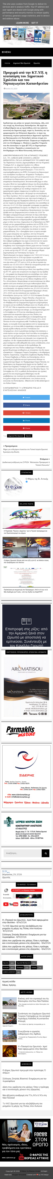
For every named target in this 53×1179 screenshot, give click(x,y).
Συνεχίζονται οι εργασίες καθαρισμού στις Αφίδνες (29, 1032)
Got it (34, 23)
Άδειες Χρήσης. (9, 985)
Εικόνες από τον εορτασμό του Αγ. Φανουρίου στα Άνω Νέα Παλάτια (33, 999)
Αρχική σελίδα (8, 981)
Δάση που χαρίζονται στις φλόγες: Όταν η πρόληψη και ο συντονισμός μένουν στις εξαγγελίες (25, 941)
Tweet (27, 397)
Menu (7, 52)
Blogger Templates (19, 1175)
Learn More (22, 23)
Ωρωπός (28, 436)
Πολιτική (34, 967)
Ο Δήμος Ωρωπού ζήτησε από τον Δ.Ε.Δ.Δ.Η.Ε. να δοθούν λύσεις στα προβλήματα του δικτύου (26, 561)
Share (27, 405)
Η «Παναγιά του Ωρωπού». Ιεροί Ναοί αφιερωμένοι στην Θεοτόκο (32, 1047)
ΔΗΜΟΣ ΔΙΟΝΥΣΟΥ (9, 972)
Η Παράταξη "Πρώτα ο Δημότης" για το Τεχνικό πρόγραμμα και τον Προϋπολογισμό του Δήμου (25, 532)
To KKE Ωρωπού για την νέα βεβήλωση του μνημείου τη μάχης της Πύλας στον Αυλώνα (22, 927)
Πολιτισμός (20, 967)
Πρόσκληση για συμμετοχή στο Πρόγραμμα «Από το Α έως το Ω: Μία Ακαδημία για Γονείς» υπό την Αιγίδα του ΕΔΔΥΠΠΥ (26, 591)
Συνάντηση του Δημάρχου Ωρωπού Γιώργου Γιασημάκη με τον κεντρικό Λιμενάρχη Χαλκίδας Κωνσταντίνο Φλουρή (34, 1017)
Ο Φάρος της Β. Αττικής (37, 478)
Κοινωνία (6, 967)
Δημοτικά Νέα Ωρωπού (15, 436)
